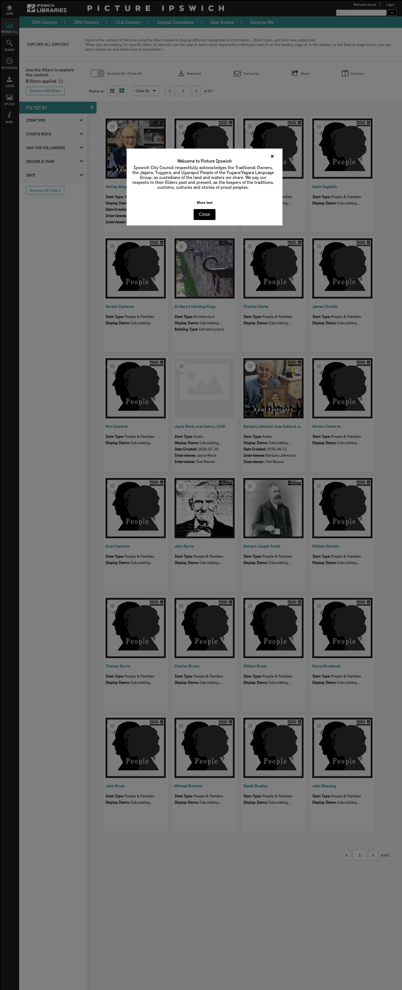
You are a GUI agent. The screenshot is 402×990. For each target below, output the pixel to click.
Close (204, 214)
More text (204, 203)
